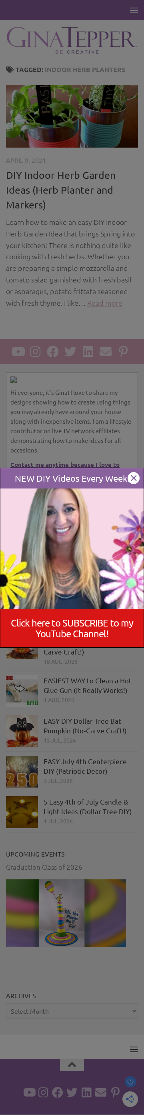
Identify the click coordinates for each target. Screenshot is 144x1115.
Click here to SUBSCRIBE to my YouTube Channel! (72, 628)
